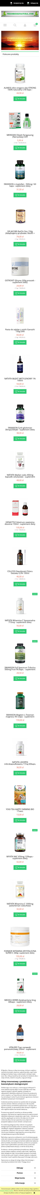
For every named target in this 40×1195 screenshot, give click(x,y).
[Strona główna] (20, 13)
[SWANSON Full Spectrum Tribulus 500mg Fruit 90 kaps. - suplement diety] (20, 653)
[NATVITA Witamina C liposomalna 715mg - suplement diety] (20, 606)
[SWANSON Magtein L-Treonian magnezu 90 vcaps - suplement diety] (20, 701)
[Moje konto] (25, 25)
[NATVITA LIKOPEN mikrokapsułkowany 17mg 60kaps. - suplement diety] (20, 748)
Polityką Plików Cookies (6, 1190)
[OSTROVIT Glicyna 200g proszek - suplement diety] (20, 266)
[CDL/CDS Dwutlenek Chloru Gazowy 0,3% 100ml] (20, 557)
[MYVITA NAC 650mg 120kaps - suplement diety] (20, 842)
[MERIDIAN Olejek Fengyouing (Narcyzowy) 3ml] (20, 121)
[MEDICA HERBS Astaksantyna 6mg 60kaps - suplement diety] (20, 986)
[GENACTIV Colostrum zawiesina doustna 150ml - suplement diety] (20, 508)
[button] (5, 25)
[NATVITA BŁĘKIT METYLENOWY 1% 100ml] (20, 364)
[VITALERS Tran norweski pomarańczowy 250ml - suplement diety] (20, 1033)
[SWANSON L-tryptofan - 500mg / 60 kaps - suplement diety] (20, 170)
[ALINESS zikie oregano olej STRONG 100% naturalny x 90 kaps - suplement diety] (20, 74)
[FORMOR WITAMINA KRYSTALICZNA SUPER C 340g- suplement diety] (20, 937)
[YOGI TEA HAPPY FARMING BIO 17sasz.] (20, 795)
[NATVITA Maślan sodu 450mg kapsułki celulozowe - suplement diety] (20, 461)
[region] (20, 40)
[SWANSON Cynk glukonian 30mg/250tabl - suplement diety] (20, 413)
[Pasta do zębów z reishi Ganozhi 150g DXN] (20, 315)
